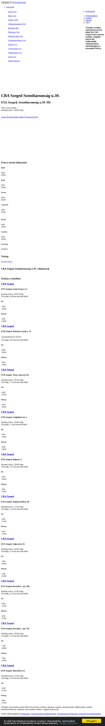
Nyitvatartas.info (19, 2)
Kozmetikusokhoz (93, 714)
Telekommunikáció (17, 24)
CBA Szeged (7, 283)
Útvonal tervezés (31, 117)
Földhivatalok (15, 53)
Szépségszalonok (38, 714)
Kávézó (12, 44)
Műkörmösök (50, 714)
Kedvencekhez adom (15, 117)
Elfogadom (92, 720)
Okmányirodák (15, 36)
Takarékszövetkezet (17, 40)
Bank (12, 16)
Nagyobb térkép (6, 261)
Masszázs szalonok (78, 714)
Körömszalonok (63, 714)
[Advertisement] (52, 84)
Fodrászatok (25, 714)
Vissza (3, 117)
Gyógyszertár (15, 49)
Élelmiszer (14, 32)
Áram (12, 57)
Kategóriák (10, 7)
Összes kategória (14, 61)
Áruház (13, 20)
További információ (68, 723)
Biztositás (13, 28)
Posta (12, 12)
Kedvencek (90, 11)
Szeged (88, 20)
